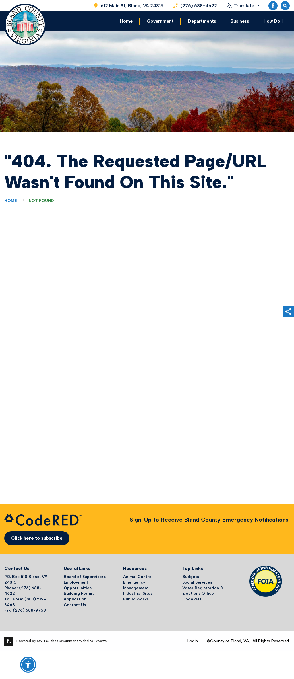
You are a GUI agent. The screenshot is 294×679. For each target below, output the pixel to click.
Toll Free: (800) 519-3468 (25, 602)
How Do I (273, 21)
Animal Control (138, 576)
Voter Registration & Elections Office (202, 591)
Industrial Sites (137, 593)
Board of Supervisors (85, 576)
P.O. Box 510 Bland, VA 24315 (25, 579)
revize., (43, 641)
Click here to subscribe (37, 538)
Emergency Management (136, 585)
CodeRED (191, 599)
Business (240, 21)
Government (160, 21)
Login (192, 641)
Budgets (190, 576)
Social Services (197, 582)
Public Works (136, 599)
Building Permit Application (79, 596)
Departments (202, 21)
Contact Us (75, 604)
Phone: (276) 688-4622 (23, 591)
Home (126, 21)
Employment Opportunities (78, 585)
